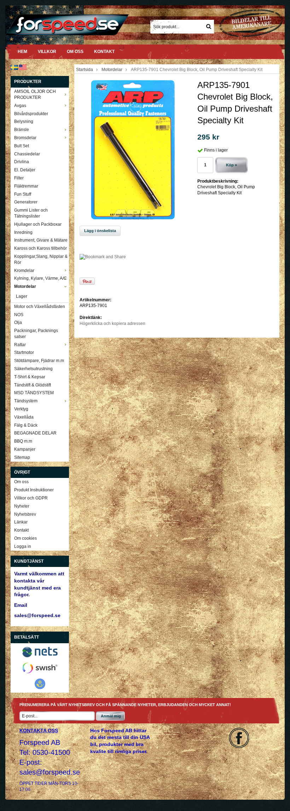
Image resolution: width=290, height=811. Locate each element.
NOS (18, 314)
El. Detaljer (24, 169)
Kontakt (104, 51)
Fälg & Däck (25, 425)
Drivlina (21, 161)
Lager (21, 296)
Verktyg (21, 409)
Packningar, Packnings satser (36, 333)
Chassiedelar (27, 154)
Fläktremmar (26, 186)
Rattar (20, 344)
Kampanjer (24, 449)
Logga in (22, 546)
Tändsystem (25, 400)
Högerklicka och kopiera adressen (112, 323)
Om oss (75, 51)
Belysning (23, 121)
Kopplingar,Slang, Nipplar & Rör (41, 259)
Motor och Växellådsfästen (39, 306)
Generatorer (25, 202)
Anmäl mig (111, 716)
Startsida (84, 69)
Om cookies (25, 538)
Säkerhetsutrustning (33, 368)
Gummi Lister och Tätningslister (31, 213)
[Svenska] (14, 67)
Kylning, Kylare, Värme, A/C (40, 278)
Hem (22, 51)
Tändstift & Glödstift (32, 385)
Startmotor (24, 352)
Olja (18, 322)
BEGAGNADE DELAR (35, 433)
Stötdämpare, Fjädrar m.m (39, 360)
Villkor (47, 51)
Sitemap (22, 457)
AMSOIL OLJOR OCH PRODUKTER (35, 94)
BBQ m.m (23, 441)
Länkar (21, 522)
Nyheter (21, 506)
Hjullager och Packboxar (38, 224)
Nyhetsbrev (25, 514)
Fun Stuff (22, 194)
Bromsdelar (25, 137)
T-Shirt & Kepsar (29, 376)
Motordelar (25, 286)
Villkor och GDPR (31, 498)
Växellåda (24, 417)
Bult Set (21, 145)
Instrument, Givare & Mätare (41, 240)
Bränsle (21, 129)
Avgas (20, 105)
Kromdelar (24, 270)
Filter (19, 178)
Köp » (231, 165)
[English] (23, 67)
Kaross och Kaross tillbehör (40, 248)
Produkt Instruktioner (34, 489)
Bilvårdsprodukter (31, 113)
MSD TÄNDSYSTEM (34, 392)
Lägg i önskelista (100, 231)
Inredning (23, 232)
